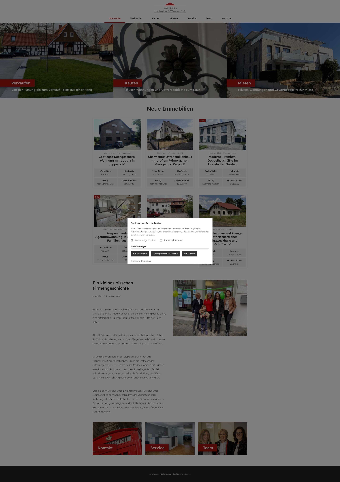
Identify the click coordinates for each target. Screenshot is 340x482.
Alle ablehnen (189, 253)
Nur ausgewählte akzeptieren (165, 253)
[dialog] (170, 241)
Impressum (135, 261)
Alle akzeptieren (140, 253)
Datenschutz (146, 261)
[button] (161, 240)
